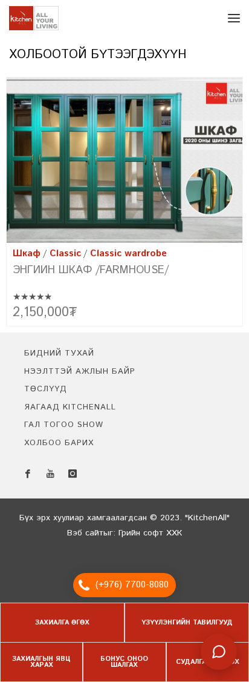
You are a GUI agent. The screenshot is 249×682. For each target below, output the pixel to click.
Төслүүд (45, 389)
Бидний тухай (59, 353)
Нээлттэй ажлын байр (79, 371)
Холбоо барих (59, 443)
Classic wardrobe (128, 253)
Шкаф (26, 253)
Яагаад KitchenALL (70, 407)
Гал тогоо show (63, 425)
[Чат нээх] (219, 652)
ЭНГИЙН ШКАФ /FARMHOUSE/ (91, 270)
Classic (65, 253)
